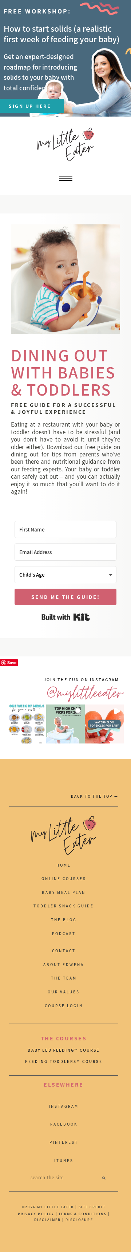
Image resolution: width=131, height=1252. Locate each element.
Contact (64, 950)
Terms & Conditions (83, 1214)
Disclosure (79, 1219)
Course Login (64, 1005)
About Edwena (63, 964)
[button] (26, 724)
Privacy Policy (36, 1214)
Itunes (64, 1160)
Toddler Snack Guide (63, 905)
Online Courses (63, 878)
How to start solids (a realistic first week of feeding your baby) (62, 34)
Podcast (64, 933)
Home (63, 865)
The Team (64, 978)
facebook (64, 1124)
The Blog (64, 919)
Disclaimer (48, 1219)
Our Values (64, 991)
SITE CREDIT (92, 1207)
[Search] (104, 1178)
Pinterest (63, 1142)
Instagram (64, 1106)
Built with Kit (65, 617)
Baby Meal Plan (64, 892)
